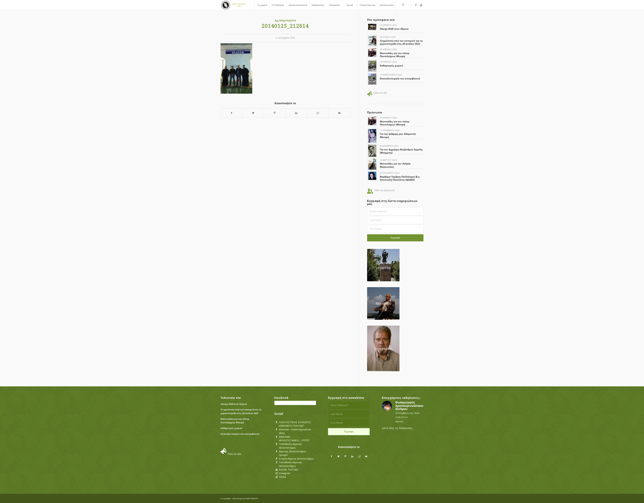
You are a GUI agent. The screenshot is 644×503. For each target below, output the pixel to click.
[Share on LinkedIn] (296, 113)
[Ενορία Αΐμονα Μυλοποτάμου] (276, 459)
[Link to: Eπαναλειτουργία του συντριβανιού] (372, 79)
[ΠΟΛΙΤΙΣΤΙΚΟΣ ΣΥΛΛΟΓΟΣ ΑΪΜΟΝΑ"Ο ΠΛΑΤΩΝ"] (276, 422)
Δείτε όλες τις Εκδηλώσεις (397, 428)
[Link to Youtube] (420, 4)
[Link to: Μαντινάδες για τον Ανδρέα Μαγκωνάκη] (372, 164)
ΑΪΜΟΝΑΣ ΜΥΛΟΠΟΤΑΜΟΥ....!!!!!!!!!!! (294, 438)
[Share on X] (253, 113)
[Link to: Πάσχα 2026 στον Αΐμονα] (372, 27)
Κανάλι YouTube (288, 469)
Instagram (284, 473)
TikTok (282, 476)
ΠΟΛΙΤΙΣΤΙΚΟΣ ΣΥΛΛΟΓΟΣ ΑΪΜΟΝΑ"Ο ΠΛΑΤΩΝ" (295, 423)
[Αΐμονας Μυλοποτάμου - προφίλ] (276, 451)
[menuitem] (261, 5)
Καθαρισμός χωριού (391, 65)
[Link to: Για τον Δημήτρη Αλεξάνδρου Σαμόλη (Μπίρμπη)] (372, 151)
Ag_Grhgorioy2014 (285, 20)
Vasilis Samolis (251, 498)
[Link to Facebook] (415, 4)
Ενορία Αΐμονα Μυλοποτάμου (296, 458)
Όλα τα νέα (380, 92)
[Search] (403, 5)
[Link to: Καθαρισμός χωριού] (372, 66)
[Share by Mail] (339, 113)
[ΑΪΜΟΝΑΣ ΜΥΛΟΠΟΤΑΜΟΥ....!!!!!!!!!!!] (276, 437)
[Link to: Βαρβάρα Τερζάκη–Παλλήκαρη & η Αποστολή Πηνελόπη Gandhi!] (372, 176)
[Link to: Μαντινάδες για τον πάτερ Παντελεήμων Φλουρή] (372, 52)
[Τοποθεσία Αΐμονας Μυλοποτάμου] (276, 444)
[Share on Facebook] (231, 113)
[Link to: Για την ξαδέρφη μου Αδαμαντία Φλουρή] (372, 136)
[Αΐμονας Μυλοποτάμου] (234, 5)
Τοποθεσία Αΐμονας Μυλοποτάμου (290, 445)
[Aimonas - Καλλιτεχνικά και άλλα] (276, 429)
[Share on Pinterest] (274, 113)
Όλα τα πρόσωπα (384, 190)
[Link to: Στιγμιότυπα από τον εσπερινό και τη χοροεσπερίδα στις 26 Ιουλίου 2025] (372, 41)
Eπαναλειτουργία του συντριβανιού (400, 78)
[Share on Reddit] (317, 113)
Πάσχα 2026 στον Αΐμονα (394, 29)
